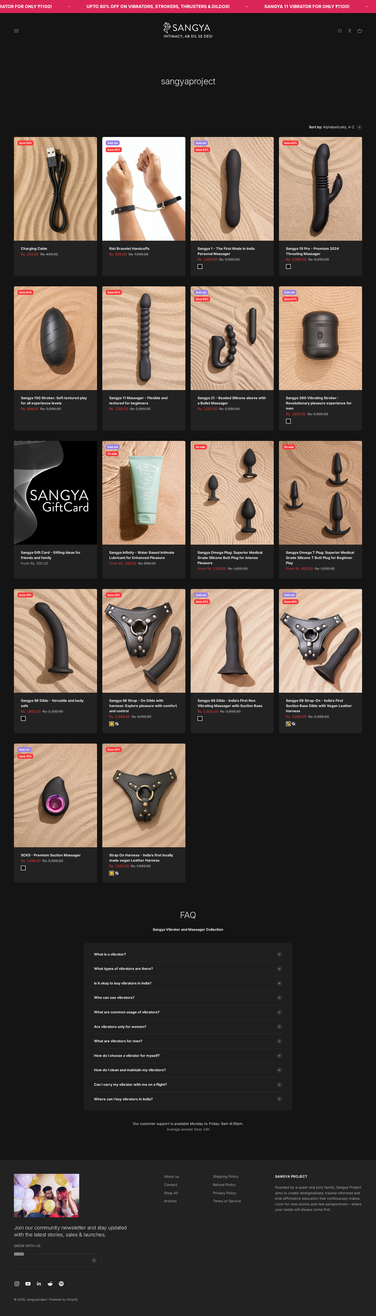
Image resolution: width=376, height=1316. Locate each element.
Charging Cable (34, 248)
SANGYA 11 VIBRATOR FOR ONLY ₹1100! (257, 6)
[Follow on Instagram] (17, 1284)
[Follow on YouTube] (28, 1284)
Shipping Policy (225, 1176)
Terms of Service (227, 1201)
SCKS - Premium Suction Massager (51, 855)
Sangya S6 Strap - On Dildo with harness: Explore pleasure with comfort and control (143, 705)
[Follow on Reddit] (50, 1284)
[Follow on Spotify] (61, 1284)
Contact (170, 1185)
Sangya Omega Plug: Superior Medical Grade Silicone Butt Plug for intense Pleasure (230, 557)
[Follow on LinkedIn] (39, 1284)
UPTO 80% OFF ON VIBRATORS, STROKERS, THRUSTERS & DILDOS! (108, 6)
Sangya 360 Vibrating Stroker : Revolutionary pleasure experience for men (319, 403)
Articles (170, 1201)
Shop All (171, 1193)
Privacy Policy (224, 1193)
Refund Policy (224, 1185)
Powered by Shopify (63, 1299)
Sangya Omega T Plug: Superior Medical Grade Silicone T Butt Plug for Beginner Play (320, 557)
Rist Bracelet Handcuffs (129, 248)
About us (171, 1176)
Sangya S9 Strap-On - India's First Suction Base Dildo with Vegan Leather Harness (319, 705)
